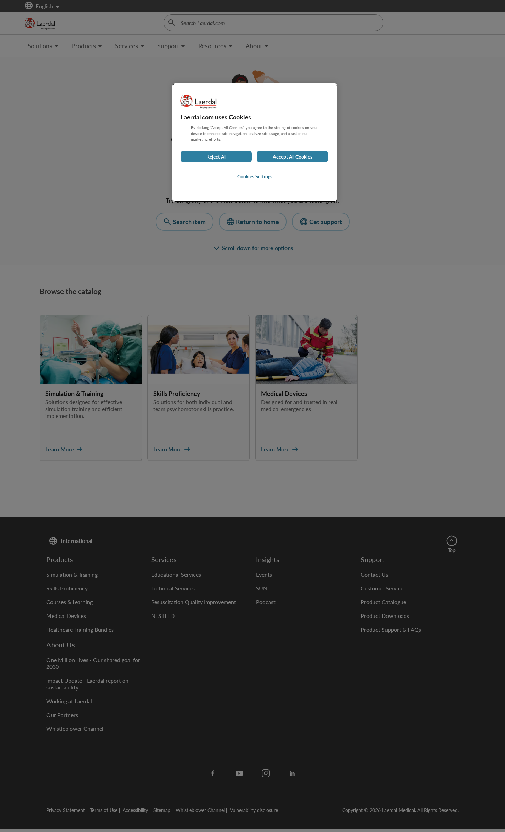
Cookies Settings (254, 176)
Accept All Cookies (292, 156)
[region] (254, 142)
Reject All (216, 156)
